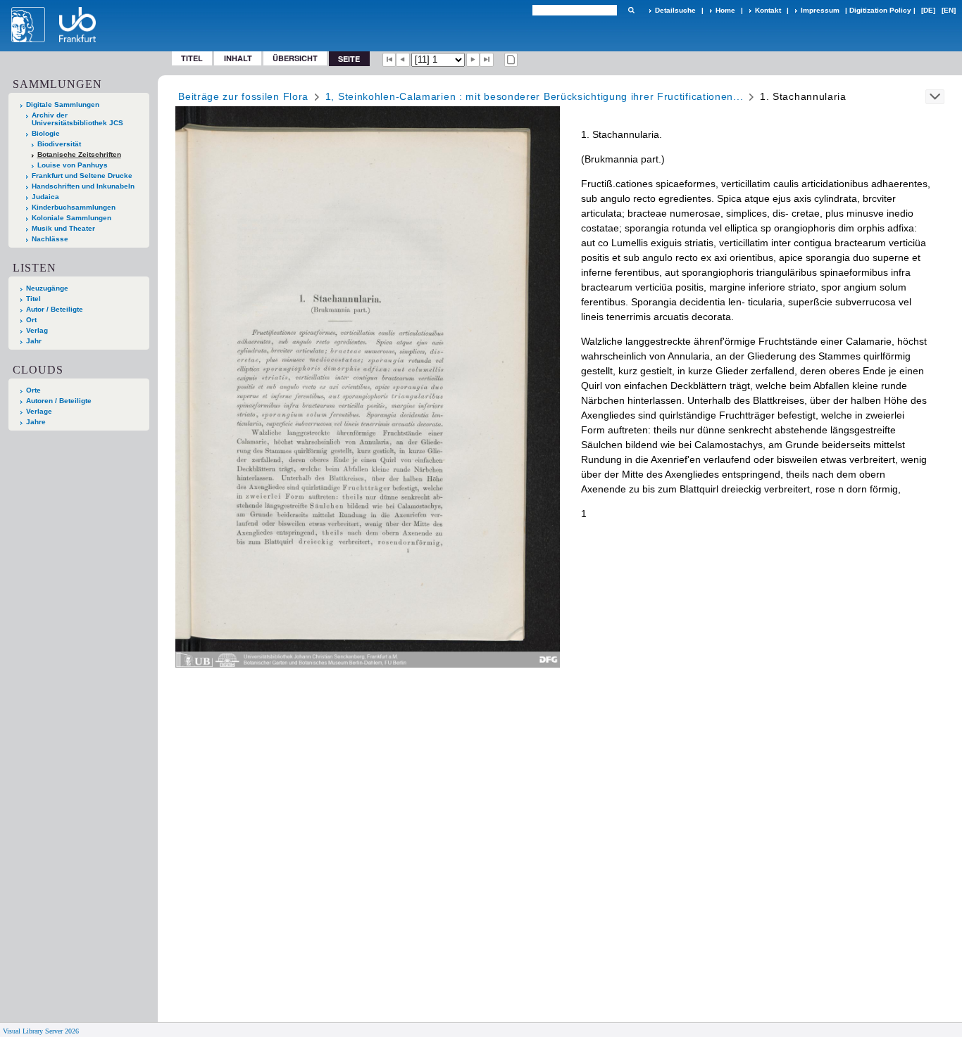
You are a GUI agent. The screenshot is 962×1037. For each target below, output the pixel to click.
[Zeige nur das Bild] (511, 60)
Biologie (46, 133)
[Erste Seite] (389, 60)
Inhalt (238, 58)
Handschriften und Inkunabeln (83, 186)
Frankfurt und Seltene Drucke (82, 175)
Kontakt (768, 10)
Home (725, 10)
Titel (192, 58)
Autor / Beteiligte (54, 309)
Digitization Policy (880, 10)
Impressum (820, 10)
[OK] (631, 10)
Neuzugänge (47, 288)
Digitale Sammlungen (62, 104)
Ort (31, 320)
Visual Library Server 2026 (41, 1031)
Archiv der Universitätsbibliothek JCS (77, 119)
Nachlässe (50, 239)
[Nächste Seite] (473, 60)
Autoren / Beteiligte (59, 401)
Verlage (39, 411)
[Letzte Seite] (487, 60)
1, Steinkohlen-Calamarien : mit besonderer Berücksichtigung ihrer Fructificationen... (534, 96)
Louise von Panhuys (72, 165)
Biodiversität (59, 144)
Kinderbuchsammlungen (73, 207)
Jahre (36, 422)
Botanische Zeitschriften (79, 154)
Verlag (37, 330)
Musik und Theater (63, 228)
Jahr (34, 341)
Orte (33, 390)
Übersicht (295, 58)
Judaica (45, 197)
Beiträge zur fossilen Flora (243, 96)
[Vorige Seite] (403, 60)
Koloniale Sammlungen (71, 218)
